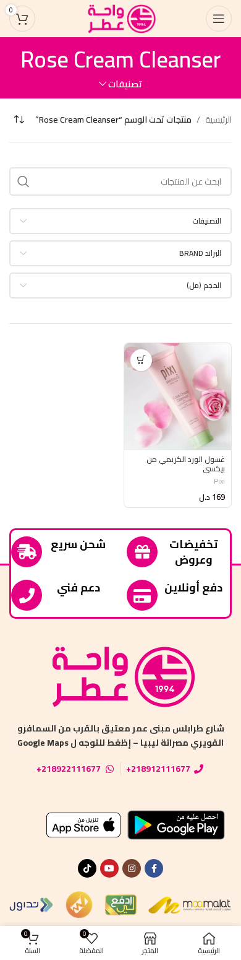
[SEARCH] (23, 181)
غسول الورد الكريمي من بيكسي (185, 464)
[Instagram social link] (131, 868)
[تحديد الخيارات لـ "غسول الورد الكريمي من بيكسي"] (141, 360)
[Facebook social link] (154, 868)
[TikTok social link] (87, 868)
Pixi (219, 481)
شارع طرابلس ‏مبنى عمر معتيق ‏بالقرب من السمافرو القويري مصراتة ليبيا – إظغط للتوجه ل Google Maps (120, 735)
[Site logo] (120, 18)
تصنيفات (125, 84)
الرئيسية (218, 119)
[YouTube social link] (109, 868)
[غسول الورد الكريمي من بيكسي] (177, 396)
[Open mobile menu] (219, 18)
